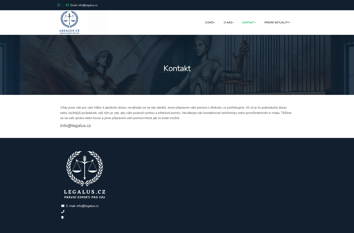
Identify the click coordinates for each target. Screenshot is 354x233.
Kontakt (248, 22)
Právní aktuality (276, 22)
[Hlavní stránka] (88, 22)
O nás (228, 22)
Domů (209, 22)
